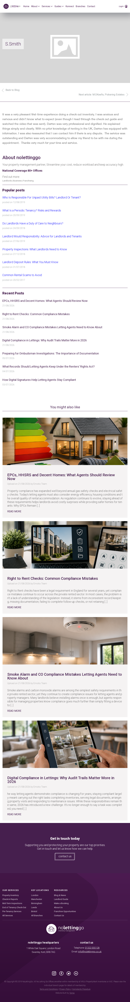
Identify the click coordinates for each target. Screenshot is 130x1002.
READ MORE (14, 511)
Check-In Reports (10, 899)
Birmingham (36, 903)
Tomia (72, 993)
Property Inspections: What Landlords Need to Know (34, 249)
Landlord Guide (61, 899)
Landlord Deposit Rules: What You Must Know (30, 262)
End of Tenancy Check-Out (14, 907)
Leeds (34, 907)
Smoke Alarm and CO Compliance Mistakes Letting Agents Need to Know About (52, 327)
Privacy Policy (65, 989)
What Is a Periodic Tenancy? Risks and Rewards (31, 210)
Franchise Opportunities (65, 911)
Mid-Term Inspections (12, 903)
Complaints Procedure (81, 989)
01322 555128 (92, 948)
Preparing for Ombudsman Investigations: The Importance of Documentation (50, 353)
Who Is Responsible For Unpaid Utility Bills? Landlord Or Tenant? (41, 197)
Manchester (36, 899)
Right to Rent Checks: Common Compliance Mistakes (36, 314)
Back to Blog (13, 89)
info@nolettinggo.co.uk (89, 951)
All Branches (37, 915)
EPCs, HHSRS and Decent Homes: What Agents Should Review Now (45, 300)
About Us (58, 907)
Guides (58, 6)
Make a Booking (61, 903)
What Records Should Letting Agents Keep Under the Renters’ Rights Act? (48, 366)
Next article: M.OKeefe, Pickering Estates (101, 94)
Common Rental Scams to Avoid (22, 275)
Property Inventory (10, 895)
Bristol (34, 911)
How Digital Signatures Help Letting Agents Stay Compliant (39, 379)
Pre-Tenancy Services (11, 911)
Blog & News (60, 895)
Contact (91, 6)
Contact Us (59, 915)
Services (46, 6)
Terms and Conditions (49, 989)
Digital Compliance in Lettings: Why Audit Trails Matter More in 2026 (44, 340)
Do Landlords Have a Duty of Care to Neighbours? (32, 223)
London (34, 895)
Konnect (70, 6)
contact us (65, 856)
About (34, 6)
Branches (80, 6)
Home (26, 6)
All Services (7, 915)
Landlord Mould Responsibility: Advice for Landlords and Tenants (42, 236)
